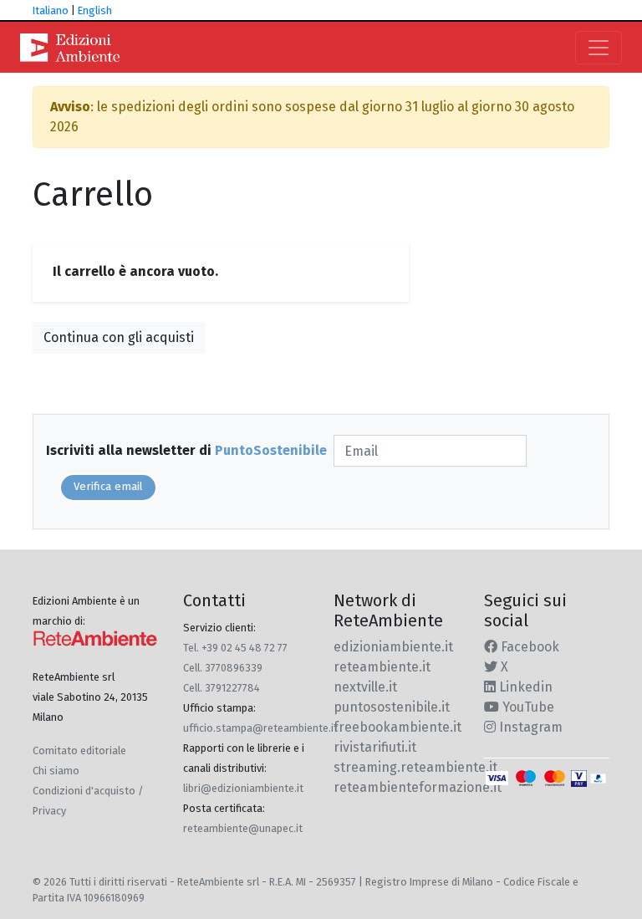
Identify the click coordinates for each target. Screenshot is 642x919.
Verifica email (108, 486)
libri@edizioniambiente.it (243, 788)
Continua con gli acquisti (118, 337)
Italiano (51, 10)
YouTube (526, 707)
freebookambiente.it (397, 727)
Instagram (529, 727)
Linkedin (524, 687)
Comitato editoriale (79, 750)
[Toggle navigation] (598, 47)
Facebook (528, 647)
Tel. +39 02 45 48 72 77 (235, 647)
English (95, 10)
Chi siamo (56, 770)
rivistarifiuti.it (375, 747)
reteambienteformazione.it (418, 787)
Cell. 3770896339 (222, 667)
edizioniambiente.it (393, 647)
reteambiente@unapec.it (243, 828)
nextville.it (365, 687)
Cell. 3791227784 (221, 688)
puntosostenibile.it (392, 707)
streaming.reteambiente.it (415, 767)
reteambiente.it (382, 667)
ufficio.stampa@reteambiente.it (260, 728)
